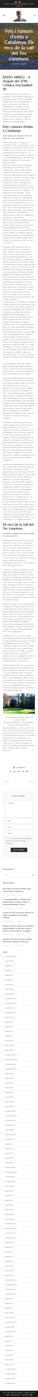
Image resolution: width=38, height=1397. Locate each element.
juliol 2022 (8, 966)
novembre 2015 (9, 1322)
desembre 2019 (9, 1111)
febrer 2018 (8, 1214)
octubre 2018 (9, 1177)
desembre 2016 (10, 1280)
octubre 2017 (9, 1233)
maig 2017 (8, 1256)
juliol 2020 (8, 1078)
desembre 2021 (9, 998)
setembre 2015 (9, 1331)
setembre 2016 (9, 1294)
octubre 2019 (9, 1120)
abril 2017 (8, 1261)
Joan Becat (20, 895)
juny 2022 (8, 970)
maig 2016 (8, 1303)
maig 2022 (8, 975)
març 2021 (8, 1041)
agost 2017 (8, 1242)
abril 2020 (8, 1092)
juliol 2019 (8, 1134)
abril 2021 (8, 1036)
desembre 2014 (9, 1369)
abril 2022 (8, 980)
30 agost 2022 (8, 945)
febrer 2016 (8, 1313)
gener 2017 (8, 1275)
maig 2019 (8, 1144)
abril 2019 (8, 1148)
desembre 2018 (9, 1167)
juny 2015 (8, 1341)
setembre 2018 (9, 1181)
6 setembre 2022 (8, 934)
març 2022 (8, 984)
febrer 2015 (8, 1360)
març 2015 (8, 1355)
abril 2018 (8, 1205)
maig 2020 (8, 1088)
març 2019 (8, 1153)
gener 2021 (8, 1050)
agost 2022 (8, 961)
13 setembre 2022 (8, 921)
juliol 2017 (8, 1247)
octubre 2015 (9, 1327)
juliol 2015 (8, 1336)
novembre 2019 (10, 1116)
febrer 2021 (8, 1045)
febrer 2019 (8, 1158)
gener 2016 (8, 1317)
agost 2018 (8, 1186)
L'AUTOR (7, 4)
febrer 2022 (8, 989)
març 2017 (8, 1266)
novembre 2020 (10, 1059)
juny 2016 (8, 1299)
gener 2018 (8, 1219)
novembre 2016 (10, 1285)
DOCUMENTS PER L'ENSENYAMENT (18, 4)
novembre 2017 (9, 1228)
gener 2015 (8, 1364)
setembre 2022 (9, 956)
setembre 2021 (9, 1012)
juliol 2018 (8, 1191)
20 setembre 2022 (9, 908)
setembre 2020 (10, 1069)
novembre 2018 (10, 1172)
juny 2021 (8, 1027)
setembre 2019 (9, 1125)
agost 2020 (9, 1073)
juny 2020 (8, 1083)
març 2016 (8, 1308)
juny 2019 (8, 1139)
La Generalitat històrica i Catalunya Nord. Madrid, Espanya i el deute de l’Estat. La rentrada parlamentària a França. (17, 901)
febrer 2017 (8, 1270)
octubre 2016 (9, 1289)
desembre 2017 (9, 1224)
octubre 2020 (9, 1064)
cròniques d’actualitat (19, 64)
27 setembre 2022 (9, 895)
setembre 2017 (9, 1238)
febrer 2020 (9, 1102)
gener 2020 (9, 1106)
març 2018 (8, 1209)
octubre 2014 (9, 1378)
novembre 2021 (9, 1003)
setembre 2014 (9, 1383)
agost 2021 (8, 1017)
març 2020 (8, 1097)
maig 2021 (8, 1031)
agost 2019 (8, 1130)
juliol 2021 (8, 1022)
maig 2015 (8, 1346)
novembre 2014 (10, 1374)
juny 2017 (8, 1252)
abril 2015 (8, 1350)
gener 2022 (8, 994)
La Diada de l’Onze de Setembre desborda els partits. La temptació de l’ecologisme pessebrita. (18, 915)
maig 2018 (8, 1200)
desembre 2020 (10, 1055)
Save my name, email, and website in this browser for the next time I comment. (19, 840)
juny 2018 (8, 1195)
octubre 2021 (9, 1008)
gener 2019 (8, 1163)
